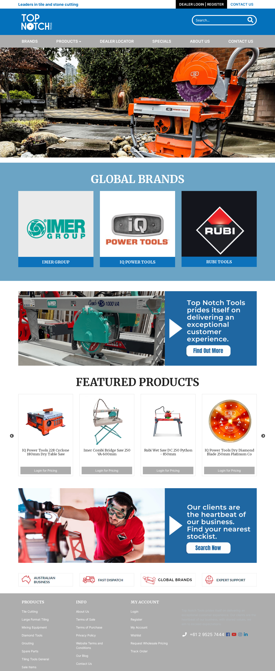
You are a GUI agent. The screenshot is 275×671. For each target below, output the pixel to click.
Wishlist (136, 635)
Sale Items (29, 667)
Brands (30, 41)
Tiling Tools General (35, 659)
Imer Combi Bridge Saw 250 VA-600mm (45, 452)
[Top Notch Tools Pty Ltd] (35, 21)
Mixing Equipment (34, 627)
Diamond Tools (32, 635)
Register (136, 619)
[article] (45, 436)
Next (263, 436)
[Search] (248, 20)
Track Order (139, 651)
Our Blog (82, 655)
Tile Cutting (30, 611)
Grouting (28, 643)
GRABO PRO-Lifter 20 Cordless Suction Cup (229, 452)
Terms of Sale (85, 619)
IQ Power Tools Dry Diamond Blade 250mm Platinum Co (168, 452)
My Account (139, 627)
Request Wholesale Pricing (149, 643)
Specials (161, 41)
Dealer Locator (117, 41)
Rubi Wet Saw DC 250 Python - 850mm (107, 452)
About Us (200, 41)
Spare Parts (30, 651)
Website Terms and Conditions (89, 645)
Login (134, 611)
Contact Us (242, 4)
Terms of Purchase (89, 627)
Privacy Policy (86, 635)
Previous (12, 436)
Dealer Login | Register (201, 4)
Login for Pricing (45, 470)
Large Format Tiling (35, 619)
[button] (20, 103)
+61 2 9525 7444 (206, 634)
